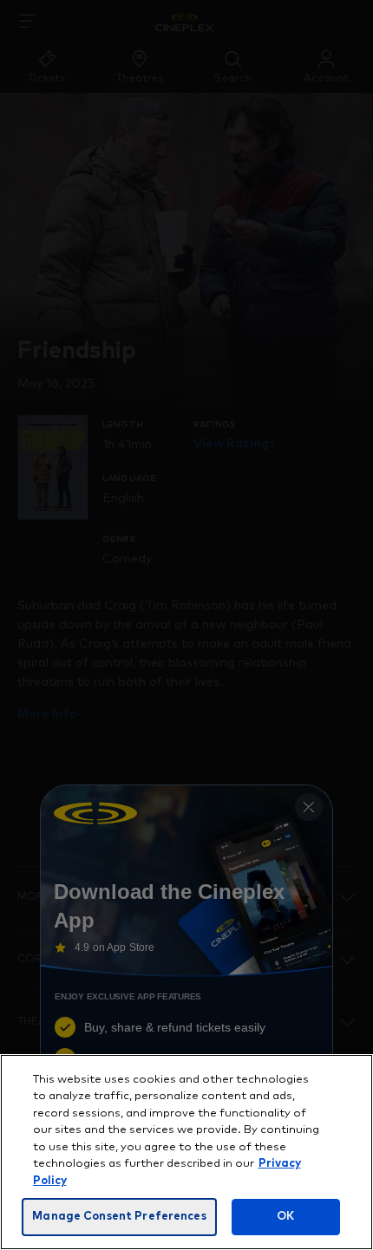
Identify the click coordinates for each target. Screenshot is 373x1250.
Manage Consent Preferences (119, 1216)
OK (285, 1216)
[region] (186, 1152)
